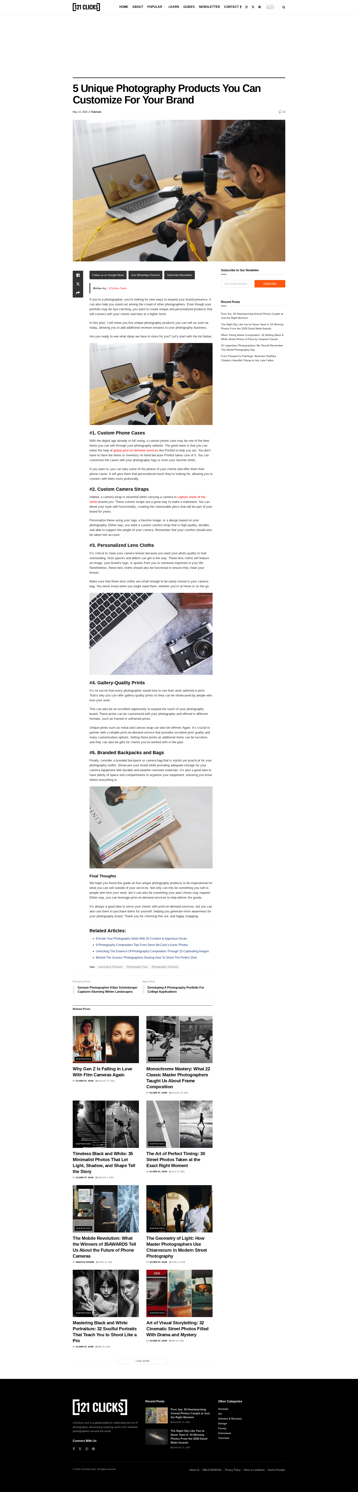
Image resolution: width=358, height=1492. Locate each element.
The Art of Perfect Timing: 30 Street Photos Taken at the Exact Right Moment (175, 1159)
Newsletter (209, 6)
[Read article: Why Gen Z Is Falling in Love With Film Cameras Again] (106, 1039)
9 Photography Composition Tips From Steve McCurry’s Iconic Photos (142, 944)
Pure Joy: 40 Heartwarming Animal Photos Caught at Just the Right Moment (190, 1413)
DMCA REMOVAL (212, 1470)
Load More (143, 1361)
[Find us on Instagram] (246, 7)
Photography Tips (137, 967)
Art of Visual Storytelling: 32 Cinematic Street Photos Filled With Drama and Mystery (177, 1328)
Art (220, 1413)
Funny (222, 1428)
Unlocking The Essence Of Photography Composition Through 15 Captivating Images (152, 951)
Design (222, 1423)
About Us (194, 1470)
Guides (189, 6)
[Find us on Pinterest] (259, 7)
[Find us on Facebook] (240, 7)
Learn (174, 6)
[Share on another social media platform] (78, 293)
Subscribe (270, 283)
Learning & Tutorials (110, 967)
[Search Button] (283, 7)
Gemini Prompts (276, 1470)
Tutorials (96, 111)
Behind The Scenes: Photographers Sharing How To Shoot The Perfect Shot (146, 957)
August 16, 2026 (105, 1081)
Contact (231, 6)
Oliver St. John (84, 1081)
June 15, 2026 (105, 1262)
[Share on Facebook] (78, 275)
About (137, 6)
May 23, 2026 (103, 1347)
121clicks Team (118, 288)
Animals (223, 1408)
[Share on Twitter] (78, 284)
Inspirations (83, 1059)
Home (123, 6)
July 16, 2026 (178, 1171)
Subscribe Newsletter (179, 275)
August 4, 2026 (105, 1177)
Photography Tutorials (165, 967)
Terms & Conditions (254, 1470)
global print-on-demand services (135, 450)
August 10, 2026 (179, 1093)
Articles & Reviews (230, 1418)
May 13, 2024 (80, 111)
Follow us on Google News (108, 275)
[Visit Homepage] (86, 7)
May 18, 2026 (177, 1341)
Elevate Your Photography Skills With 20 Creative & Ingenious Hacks (141, 938)
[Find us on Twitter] (253, 7)
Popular (154, 6)
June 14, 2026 (178, 1262)
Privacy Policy (233, 1470)
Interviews (224, 1433)
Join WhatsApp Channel (145, 275)
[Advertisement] (179, 46)
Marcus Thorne (85, 1262)
